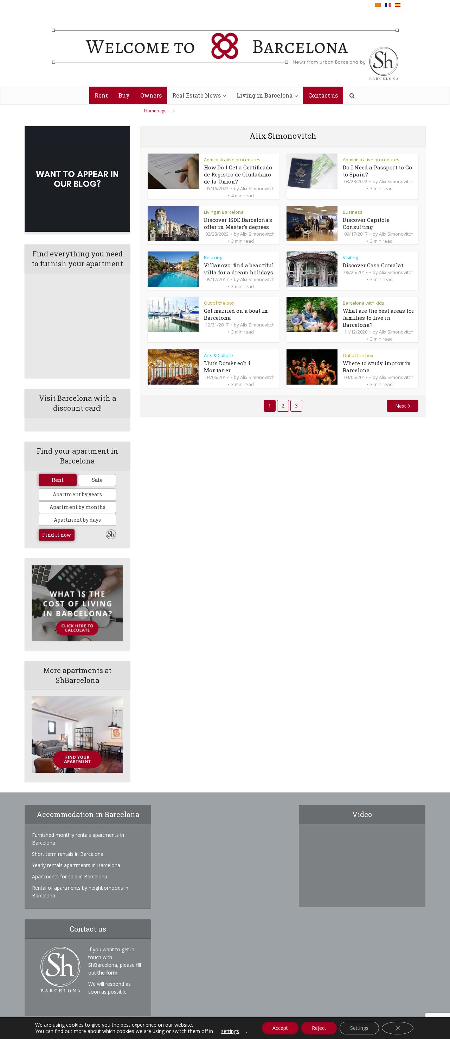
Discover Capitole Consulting (366, 223)
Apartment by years (77, 494)
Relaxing (213, 257)
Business (352, 212)
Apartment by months (77, 507)
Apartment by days (77, 519)
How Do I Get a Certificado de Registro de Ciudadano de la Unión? (238, 174)
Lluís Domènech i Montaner (227, 367)
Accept (280, 1028)
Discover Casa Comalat (373, 265)
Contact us (323, 95)
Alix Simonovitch (257, 188)
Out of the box (219, 303)
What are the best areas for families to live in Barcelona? (378, 317)
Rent (101, 95)
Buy (124, 95)
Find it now (56, 534)
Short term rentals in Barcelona (67, 854)
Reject (319, 1028)
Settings (359, 1028)
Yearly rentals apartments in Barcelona (76, 865)
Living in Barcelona (264, 95)
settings (230, 1031)
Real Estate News (196, 95)
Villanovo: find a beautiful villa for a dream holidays (239, 269)
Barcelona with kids (363, 303)
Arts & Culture (218, 355)
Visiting (350, 257)
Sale (97, 480)
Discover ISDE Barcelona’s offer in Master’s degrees (238, 223)
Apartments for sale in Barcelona (69, 876)
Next (400, 406)
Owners (151, 95)
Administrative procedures (232, 159)
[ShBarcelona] (225, 48)
